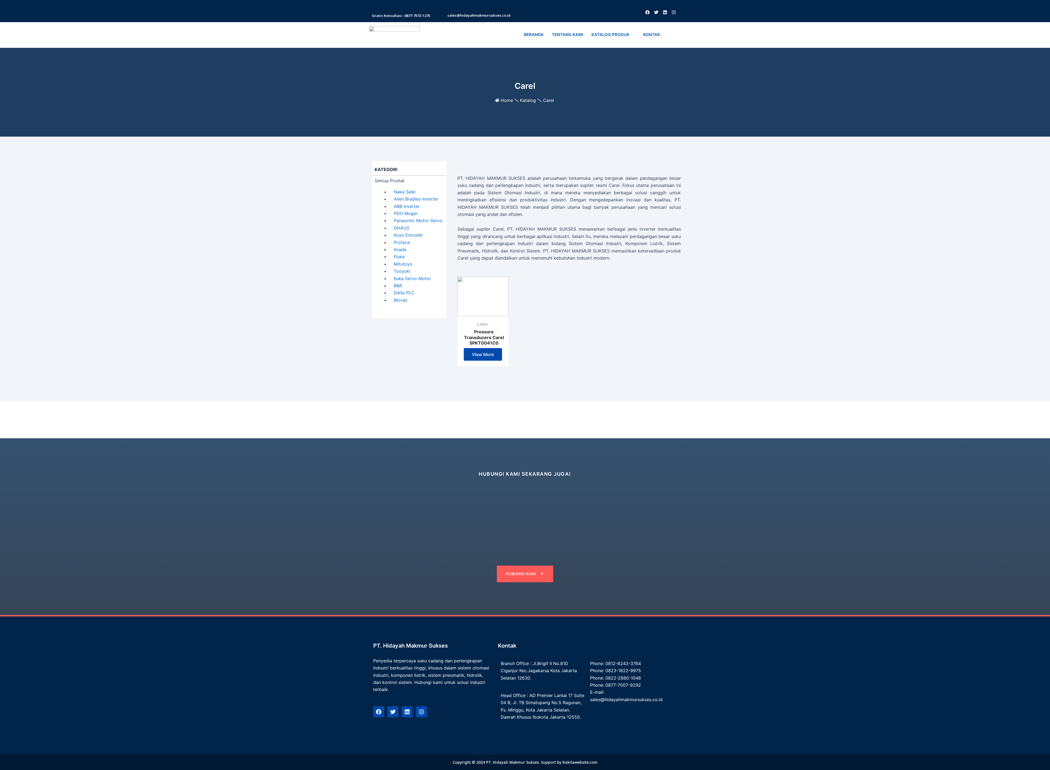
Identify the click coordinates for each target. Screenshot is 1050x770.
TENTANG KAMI (567, 34)
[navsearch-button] (671, 35)
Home (507, 100)
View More (483, 354)
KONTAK (651, 34)
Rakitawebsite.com (579, 762)
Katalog (528, 100)
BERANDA (534, 34)
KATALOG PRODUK (610, 34)
